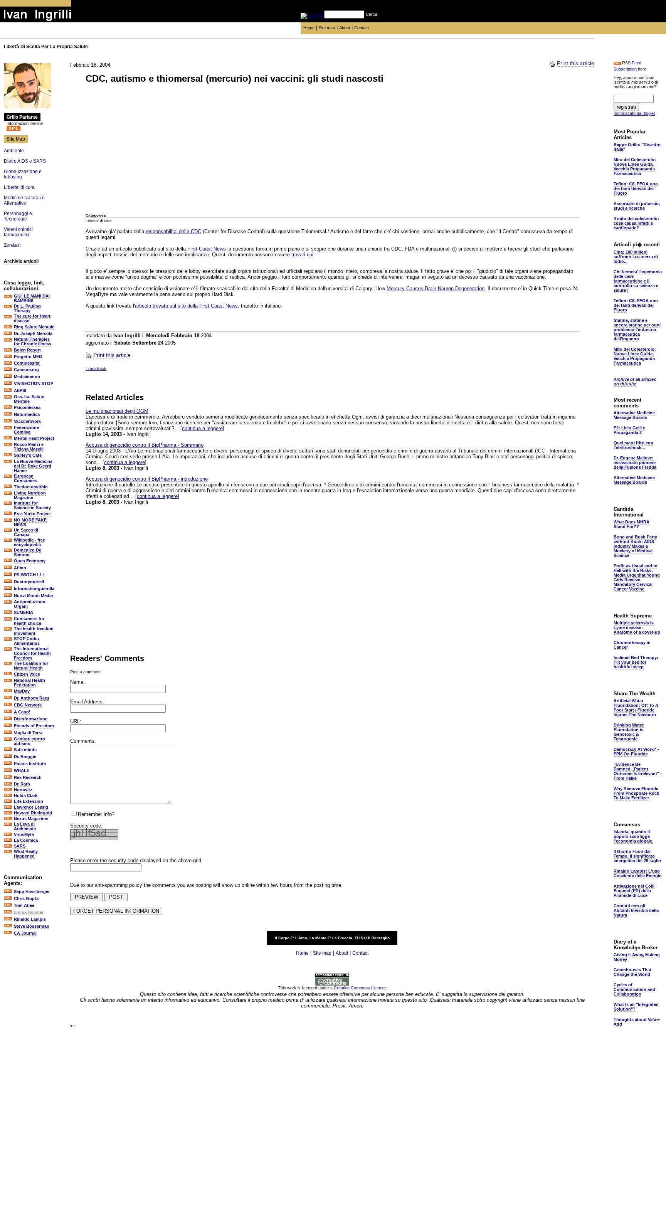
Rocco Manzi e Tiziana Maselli (29, 446)
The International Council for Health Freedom (32, 653)
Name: (77, 682)
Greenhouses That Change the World (632, 972)
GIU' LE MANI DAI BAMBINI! (32, 298)
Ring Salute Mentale (34, 327)
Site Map (16, 139)
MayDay (22, 691)
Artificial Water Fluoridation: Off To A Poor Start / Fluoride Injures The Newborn (636, 707)
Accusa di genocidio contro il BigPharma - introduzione (147, 479)
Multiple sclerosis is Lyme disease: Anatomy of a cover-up (637, 627)
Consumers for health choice (29, 621)
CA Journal (25, 933)
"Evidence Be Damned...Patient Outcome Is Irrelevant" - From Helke (638, 771)
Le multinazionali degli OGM (117, 411)
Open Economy (29, 560)
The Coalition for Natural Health (31, 665)
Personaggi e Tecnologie (18, 216)
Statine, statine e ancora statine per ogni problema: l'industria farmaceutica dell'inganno (637, 329)
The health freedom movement (34, 631)
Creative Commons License (360, 988)
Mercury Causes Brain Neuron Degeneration (435, 288)
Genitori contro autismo (29, 741)
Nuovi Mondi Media (33, 595)
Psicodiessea (27, 407)
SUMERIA (23, 612)
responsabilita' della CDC (173, 231)
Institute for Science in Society (32, 505)
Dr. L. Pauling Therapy (27, 308)
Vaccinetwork (27, 421)
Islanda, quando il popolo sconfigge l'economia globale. (633, 836)
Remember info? (96, 814)
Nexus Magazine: (31, 818)
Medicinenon (27, 376)
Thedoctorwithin (31, 486)
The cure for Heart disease (32, 318)
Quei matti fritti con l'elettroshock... (633, 445)
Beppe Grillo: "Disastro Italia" (637, 146)
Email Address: (87, 702)
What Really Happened (26, 853)
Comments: (83, 741)
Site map (327, 27)
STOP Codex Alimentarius (27, 641)
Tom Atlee (24, 905)
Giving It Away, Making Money (637, 957)
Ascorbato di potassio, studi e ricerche (637, 205)
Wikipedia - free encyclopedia (29, 542)
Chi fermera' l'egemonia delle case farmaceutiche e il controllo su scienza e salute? (638, 281)
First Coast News (206, 249)
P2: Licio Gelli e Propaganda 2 (629, 430)
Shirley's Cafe (28, 455)
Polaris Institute (30, 763)
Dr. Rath (22, 784)
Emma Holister (29, 912)
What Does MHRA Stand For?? (631, 524)
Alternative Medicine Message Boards (634, 415)
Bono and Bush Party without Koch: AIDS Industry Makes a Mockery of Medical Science (635, 546)
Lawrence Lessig (31, 807)
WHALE (21, 770)
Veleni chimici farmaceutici (18, 232)
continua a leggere (202, 428)
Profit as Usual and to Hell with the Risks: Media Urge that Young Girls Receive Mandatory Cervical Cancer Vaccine (637, 577)
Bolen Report (27, 350)
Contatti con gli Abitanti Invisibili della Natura (636, 910)
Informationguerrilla (34, 588)
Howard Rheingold (33, 813)
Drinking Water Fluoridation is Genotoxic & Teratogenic (629, 732)
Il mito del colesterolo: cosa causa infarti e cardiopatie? (636, 223)
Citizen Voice (27, 674)
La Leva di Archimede (25, 826)
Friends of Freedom (34, 725)
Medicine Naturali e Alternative (24, 200)
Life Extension (28, 801)
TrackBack (96, 368)
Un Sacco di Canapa (26, 532)
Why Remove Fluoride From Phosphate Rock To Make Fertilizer (636, 793)
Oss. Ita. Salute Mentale (29, 399)
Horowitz (23, 789)
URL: (75, 721)
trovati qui (302, 254)
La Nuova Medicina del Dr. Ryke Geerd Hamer (33, 466)
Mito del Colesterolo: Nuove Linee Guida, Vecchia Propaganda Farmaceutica (635, 166)
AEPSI (20, 390)
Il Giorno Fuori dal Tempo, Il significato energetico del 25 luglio (637, 856)
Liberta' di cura (19, 187)
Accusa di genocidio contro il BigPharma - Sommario (145, 445)
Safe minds (25, 749)
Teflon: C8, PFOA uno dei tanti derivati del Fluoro (636, 188)
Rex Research (28, 777)
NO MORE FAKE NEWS (30, 522)
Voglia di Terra (28, 732)
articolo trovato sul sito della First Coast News (186, 306)
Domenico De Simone (27, 552)
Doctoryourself (29, 581)
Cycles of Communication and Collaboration (634, 989)
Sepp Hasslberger (32, 891)
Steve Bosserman (31, 926)
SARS (19, 846)
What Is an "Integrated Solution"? (636, 1006)
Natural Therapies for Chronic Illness (32, 341)
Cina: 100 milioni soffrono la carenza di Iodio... (636, 257)
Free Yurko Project (32, 513)
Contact (361, 27)
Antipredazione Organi (29, 604)
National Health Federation (29, 682)
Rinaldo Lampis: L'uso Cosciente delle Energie (637, 873)
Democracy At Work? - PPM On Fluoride (636, 751)
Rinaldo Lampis (30, 919)
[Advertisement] (143, 149)
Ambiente (14, 150)
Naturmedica (27, 414)
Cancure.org (26, 369)
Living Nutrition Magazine (30, 495)
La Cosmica (26, 840)
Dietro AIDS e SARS (25, 161)
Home (308, 27)
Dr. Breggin (25, 756)
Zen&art (12, 245)
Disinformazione (30, 719)
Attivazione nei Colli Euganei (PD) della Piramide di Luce (634, 891)
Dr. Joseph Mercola (33, 333)
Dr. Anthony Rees (31, 698)
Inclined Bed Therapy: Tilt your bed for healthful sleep (636, 662)
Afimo (20, 567)
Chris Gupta (26, 898)
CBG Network (28, 705)
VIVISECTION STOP (33, 383)
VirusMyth (24, 834)
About (344, 27)
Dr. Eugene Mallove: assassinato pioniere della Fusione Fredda (635, 462)
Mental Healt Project (34, 438)
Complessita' (27, 363)
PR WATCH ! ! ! (29, 574)
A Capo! (22, 712)
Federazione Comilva (26, 429)
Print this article (575, 63)
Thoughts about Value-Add (637, 1021)
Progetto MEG (28, 356)
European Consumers (25, 478)
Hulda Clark (25, 795)
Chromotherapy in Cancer (632, 644)
